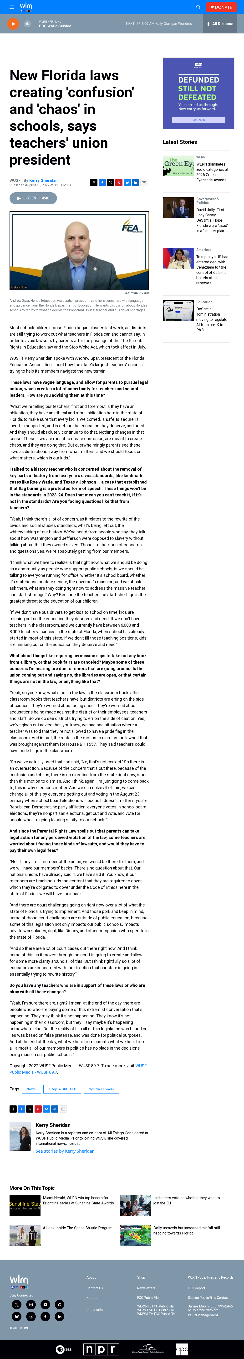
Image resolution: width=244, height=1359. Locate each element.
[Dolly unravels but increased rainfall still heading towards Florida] (135, 1235)
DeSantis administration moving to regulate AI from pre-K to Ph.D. (211, 319)
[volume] (27, 24)
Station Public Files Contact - (209, 1298)
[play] (13, 24)
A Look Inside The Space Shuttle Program (77, 1228)
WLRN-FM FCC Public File (155, 1310)
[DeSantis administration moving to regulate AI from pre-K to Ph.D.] (178, 310)
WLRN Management (203, 1315)
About (91, 1277)
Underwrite (94, 1310)
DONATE (223, 7)
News (31, 1089)
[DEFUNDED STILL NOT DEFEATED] (198, 93)
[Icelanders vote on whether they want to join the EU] (135, 1205)
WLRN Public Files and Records (211, 1277)
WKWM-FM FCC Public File (156, 1314)
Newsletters (146, 1288)
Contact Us (94, 1288)
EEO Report (196, 1288)
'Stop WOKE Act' (62, 1089)
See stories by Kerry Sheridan (65, 1151)
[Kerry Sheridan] (20, 1136)
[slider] (35, 23)
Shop (141, 1277)
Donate (91, 1299)
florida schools (101, 1089)
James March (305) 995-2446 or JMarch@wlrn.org (210, 1308)
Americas (204, 250)
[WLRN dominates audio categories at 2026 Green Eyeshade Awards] (178, 166)
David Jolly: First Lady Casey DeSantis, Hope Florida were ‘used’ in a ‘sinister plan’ (212, 220)
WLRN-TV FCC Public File (155, 1306)
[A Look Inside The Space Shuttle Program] (25, 1235)
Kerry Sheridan (43, 180)
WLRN (201, 157)
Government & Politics (207, 201)
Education (204, 302)
